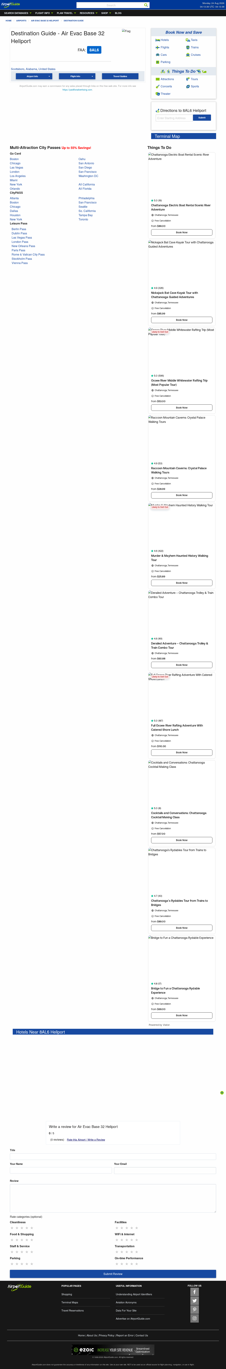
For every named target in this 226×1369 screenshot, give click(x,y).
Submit (202, 117)
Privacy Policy (106, 1335)
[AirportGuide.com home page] (10, 4)
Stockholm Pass (22, 259)
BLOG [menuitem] (118, 13)
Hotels (164, 40)
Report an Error (125, 1335)
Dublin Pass (19, 233)
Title (12, 1150)
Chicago (15, 163)
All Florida (85, 189)
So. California (87, 211)
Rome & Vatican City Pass (28, 254)
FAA (81, 49)
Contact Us (142, 1335)
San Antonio (86, 163)
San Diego (85, 167)
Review (14, 1180)
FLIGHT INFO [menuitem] (42, 13)
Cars (163, 55)
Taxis (193, 40)
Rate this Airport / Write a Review (86, 1139)
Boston (14, 159)
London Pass (20, 242)
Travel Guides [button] (120, 76)
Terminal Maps (69, 1302)
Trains (194, 47)
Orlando (15, 189)
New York (16, 184)
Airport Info (32, 76)
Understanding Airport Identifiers (134, 1294)
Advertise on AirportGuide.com (133, 1318)
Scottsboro (17, 69)
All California (87, 184)
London (14, 172)
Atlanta (14, 198)
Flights (164, 47)
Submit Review (113, 1274)
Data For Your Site (126, 1310)
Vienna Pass (20, 263)
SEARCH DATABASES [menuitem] (16, 13)
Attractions (167, 79)
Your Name (16, 1164)
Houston (15, 215)
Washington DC (88, 176)
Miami (13, 180)
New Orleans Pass (23, 246)
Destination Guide (74, 20)
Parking (165, 62)
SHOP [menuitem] (104, 13)
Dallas (14, 211)
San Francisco (88, 172)
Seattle (83, 207)
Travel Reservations (72, 1310)
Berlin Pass (19, 229)
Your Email (120, 1164)
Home (8, 20)
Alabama (31, 69)
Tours (194, 79)
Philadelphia (86, 198)
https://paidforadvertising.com (77, 89)
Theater (165, 94)
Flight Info (75, 76)
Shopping (66, 1294)
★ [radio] (12, 1227)
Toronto (83, 219)
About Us (92, 1335)
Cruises (195, 55)
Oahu (82, 159)
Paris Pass (18, 250)
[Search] (146, 5)
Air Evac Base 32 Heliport (45, 20)
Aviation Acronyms (126, 1302)
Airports (21, 20)
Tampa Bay (86, 215)
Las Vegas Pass (22, 237)
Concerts (166, 86)
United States (46, 69)
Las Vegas (16, 167)
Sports (194, 86)
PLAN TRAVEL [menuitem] (65, 13)
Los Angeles (18, 176)
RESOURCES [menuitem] (87, 13)
